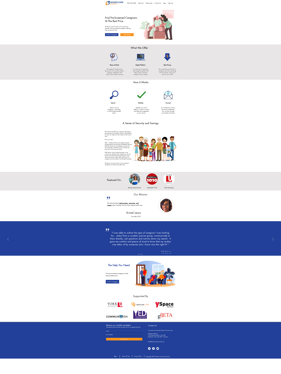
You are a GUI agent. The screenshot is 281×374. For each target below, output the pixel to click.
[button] (131, 3)
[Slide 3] (142, 254)
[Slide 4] (138, 254)
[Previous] (8, 239)
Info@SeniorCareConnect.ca (156, 342)
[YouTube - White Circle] (157, 348)
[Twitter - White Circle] (149, 348)
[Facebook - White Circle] (153, 348)
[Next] (273, 239)
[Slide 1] (141, 254)
